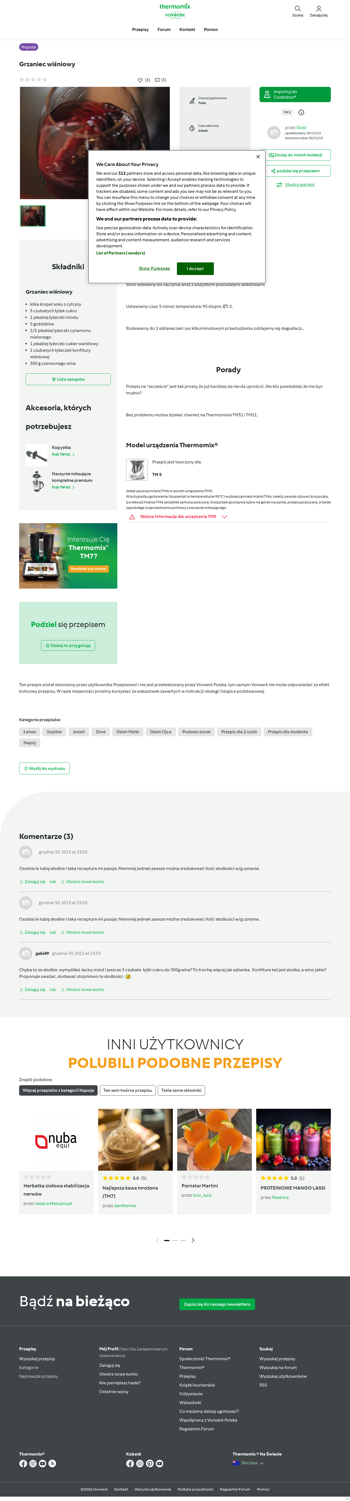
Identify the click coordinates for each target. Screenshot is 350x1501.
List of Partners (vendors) (120, 253)
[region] (177, 216)
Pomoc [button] (211, 29)
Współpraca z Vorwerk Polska (208, 1420)
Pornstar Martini (200, 1186)
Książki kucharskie (197, 1385)
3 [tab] (183, 1240)
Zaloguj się (109, 1365)
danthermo (125, 1205)
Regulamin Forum (196, 1428)
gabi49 (42, 953)
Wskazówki (190, 1402)
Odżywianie (191, 1393)
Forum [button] (164, 29)
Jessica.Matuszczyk (53, 1203)
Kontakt (121, 1489)
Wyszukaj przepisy (37, 1358)
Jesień (79, 731)
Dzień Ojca (160, 731)
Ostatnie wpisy (114, 1391)
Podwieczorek (196, 731)
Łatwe (30, 731)
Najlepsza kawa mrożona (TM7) (130, 1192)
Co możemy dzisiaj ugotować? (209, 1411)
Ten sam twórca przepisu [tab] (127, 1090)
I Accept (195, 268)
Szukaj (266, 1348)
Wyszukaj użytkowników (283, 1376)
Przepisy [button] (140, 29)
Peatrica (280, 1197)
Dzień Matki (127, 731)
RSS (263, 1385)
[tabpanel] (175, 1177)
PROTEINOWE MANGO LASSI (293, 1188)
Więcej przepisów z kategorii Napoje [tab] (58, 1090)
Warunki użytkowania (153, 1489)
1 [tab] (167, 1240)
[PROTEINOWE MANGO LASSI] (293, 1140)
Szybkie (54, 731)
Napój (30, 742)
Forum (185, 1348)
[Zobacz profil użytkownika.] (274, 132)
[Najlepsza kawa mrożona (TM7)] (135, 1140)
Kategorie (28, 1367)
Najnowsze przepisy (38, 1376)
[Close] (258, 157)
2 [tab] (175, 1240)
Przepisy (27, 1348)
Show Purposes (154, 268)
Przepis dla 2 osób (239, 731)
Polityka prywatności (195, 1489)
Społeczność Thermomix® (205, 1358)
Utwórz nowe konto (118, 1374)
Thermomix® (192, 1367)
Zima (101, 731)
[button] (297, 11)
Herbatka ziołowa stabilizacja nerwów (56, 1190)
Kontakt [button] (187, 29)
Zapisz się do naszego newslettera (217, 1304)
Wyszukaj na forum (278, 1367)
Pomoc (263, 1489)
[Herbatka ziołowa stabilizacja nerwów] (56, 1140)
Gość (301, 127)
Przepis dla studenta (288, 731)
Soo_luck (202, 1195)
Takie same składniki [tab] (181, 1090)
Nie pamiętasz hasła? (120, 1382)
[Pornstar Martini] (214, 1140)
